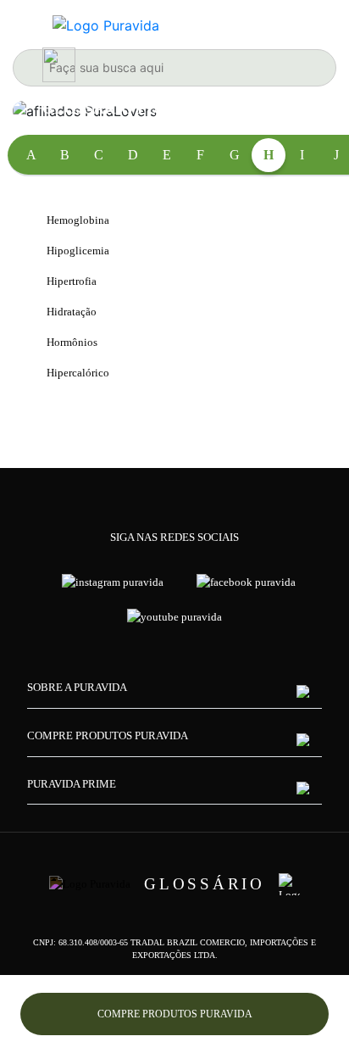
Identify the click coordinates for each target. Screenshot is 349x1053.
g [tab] (235, 155)
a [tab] (31, 155)
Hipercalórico (78, 372)
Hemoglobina (78, 220)
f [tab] (200, 155)
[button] (174, 695)
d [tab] (133, 155)
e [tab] (167, 155)
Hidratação (72, 311)
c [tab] (98, 155)
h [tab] (268, 155)
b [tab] (64, 155)
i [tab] (302, 155)
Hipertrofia (72, 281)
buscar (32, 68)
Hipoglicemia (78, 250)
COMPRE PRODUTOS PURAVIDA (174, 1014)
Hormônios (72, 342)
